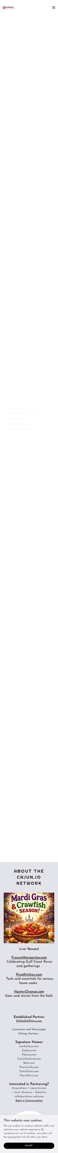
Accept (29, 1145)
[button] (54, 7)
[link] (8, 7)
